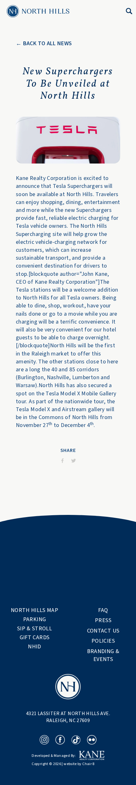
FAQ (103, 610)
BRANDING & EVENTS (104, 655)
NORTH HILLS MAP (34, 610)
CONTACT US (103, 631)
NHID (34, 647)
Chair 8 (88, 764)
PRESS (103, 620)
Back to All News (47, 43)
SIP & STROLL (34, 629)
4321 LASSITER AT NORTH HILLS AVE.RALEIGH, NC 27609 (68, 717)
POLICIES (103, 641)
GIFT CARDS (35, 637)
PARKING (34, 619)
